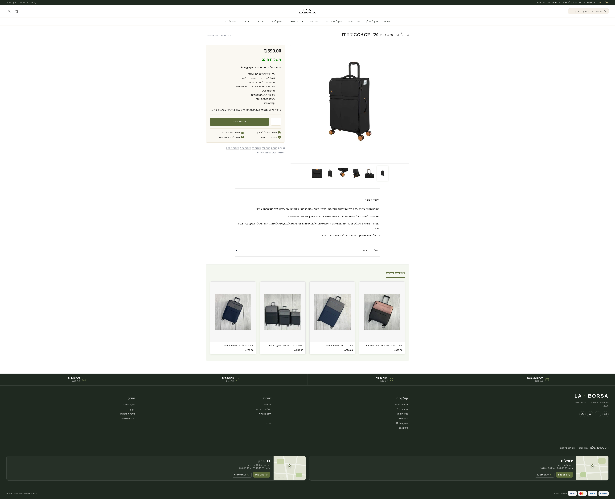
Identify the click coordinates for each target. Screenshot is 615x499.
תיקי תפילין (402, 414)
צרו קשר (267, 404)
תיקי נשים (314, 21)
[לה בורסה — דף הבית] (307, 11)
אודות (268, 423)
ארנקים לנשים (296, 21)
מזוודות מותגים (232, 148)
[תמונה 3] (356, 173)
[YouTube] (590, 414)
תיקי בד (261, 21)
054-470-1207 (26, 2)
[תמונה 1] (382, 173)
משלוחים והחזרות (262, 409)
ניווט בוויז (562, 475)
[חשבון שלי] (9, 11)
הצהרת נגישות (128, 418)
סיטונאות (403, 428)
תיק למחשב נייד (334, 21)
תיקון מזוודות (265, 414)
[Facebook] (598, 414)
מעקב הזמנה (11, 2)
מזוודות (387, 21)
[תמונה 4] (343, 173)
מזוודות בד (256, 148)
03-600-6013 (240, 475)
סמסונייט (403, 418)
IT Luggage (402, 423)
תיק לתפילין (372, 21)
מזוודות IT (266, 148)
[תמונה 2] (369, 173)
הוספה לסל (239, 121)
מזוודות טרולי (212, 35)
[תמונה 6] (317, 173)
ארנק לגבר (277, 21)
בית (231, 35)
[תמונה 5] (330, 173)
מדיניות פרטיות (127, 414)
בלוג (269, 418)
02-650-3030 (543, 475)
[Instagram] (606, 414)
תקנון (132, 409)
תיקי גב (247, 21)
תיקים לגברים (230, 21)
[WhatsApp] (582, 414)
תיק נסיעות (354, 21)
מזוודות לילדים (401, 409)
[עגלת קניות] (16, 11)
